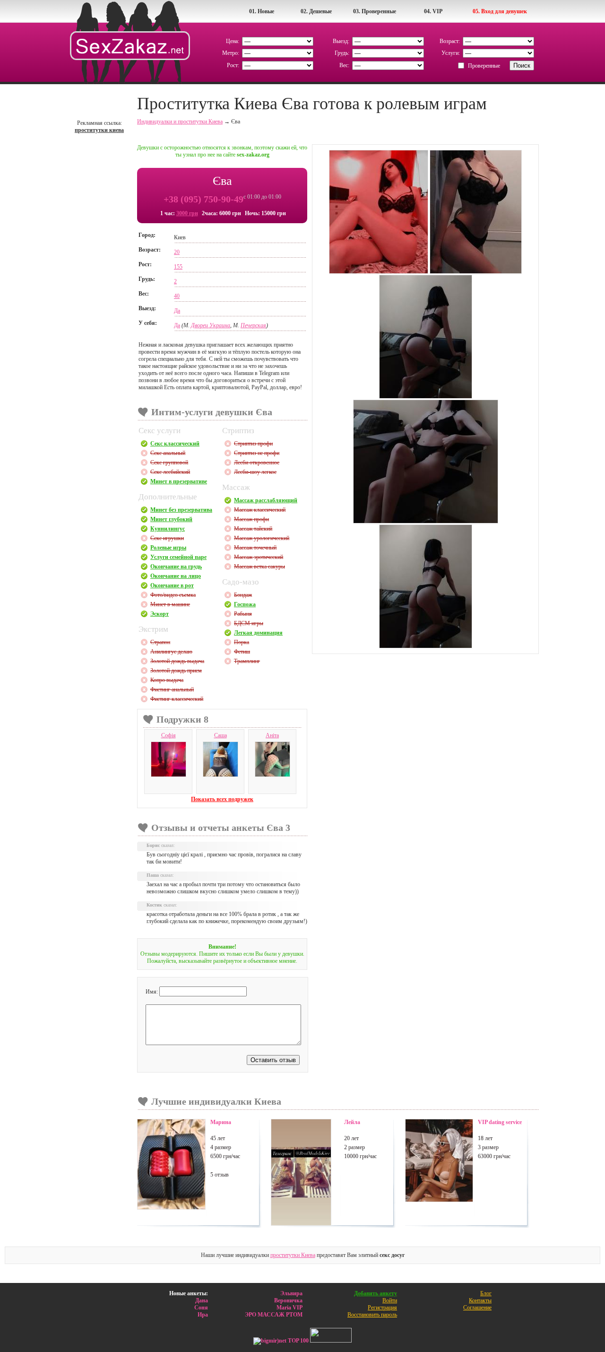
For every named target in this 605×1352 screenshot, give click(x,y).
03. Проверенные (374, 11)
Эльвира (291, 1293)
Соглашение (477, 1307)
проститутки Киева (292, 1255)
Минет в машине (170, 604)
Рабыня (243, 614)
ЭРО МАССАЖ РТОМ (273, 1314)
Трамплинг (247, 661)
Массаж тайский (253, 528)
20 (177, 252)
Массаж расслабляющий (265, 500)
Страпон (160, 642)
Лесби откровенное (256, 462)
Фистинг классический (176, 699)
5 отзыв (219, 1174)
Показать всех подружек (222, 799)
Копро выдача (166, 680)
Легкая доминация (258, 632)
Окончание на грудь (176, 566)
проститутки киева (99, 130)
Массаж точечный (255, 547)
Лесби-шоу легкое (255, 472)
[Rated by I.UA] (331, 1340)
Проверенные (484, 65)
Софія (168, 735)
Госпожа (245, 604)
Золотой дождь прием (176, 670)
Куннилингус (167, 528)
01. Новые (261, 11)
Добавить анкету (375, 1293)
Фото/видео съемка (173, 595)
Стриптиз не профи (256, 453)
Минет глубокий (171, 519)
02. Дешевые (316, 11)
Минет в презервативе (178, 481)
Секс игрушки (167, 538)
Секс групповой (169, 462)
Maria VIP (289, 1307)
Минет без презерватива (181, 509)
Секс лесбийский (170, 472)
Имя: (152, 991)
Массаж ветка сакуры (259, 566)
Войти (389, 1300)
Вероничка (288, 1300)
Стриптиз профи (253, 443)
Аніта (272, 735)
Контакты (480, 1300)
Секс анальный (167, 453)
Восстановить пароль (372, 1314)
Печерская (253, 325)
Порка (241, 642)
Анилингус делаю (171, 651)
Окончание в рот (172, 585)
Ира (203, 1314)
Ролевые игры (168, 547)
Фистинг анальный (172, 689)
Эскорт (159, 614)
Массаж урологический (261, 538)
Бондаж (243, 595)
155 (178, 266)
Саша (220, 735)
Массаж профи (251, 519)
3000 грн (187, 213)
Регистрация (382, 1307)
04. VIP (433, 11)
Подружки (182, 719)
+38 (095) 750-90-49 (203, 199)
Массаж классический (259, 509)
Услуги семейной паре (178, 557)
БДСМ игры (248, 623)
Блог (486, 1293)
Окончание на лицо (175, 576)
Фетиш (242, 651)
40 (177, 296)
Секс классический (174, 443)
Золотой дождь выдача (177, 661)
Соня (201, 1307)
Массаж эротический (258, 557)
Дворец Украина (210, 325)
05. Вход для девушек (500, 11)
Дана (201, 1300)
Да (177, 310)
